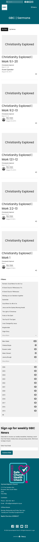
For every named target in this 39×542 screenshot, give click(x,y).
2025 (19, 371)
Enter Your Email (6, 445)
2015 (19, 411)
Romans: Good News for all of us (12, 284)
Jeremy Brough (19, 357)
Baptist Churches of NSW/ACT (10, 516)
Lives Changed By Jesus (9, 323)
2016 (19, 407)
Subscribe (6, 452)
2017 (19, 403)
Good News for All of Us (9, 303)
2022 (19, 383)
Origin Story (5, 331)
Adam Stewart (19, 353)
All (3, 415)
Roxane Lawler (19, 349)
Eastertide (5, 299)
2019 (19, 395)
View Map (4, 494)
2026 (19, 367)
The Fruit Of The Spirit (8, 319)
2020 (19, 391)
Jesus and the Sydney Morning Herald (13, 307)
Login (33, 530)
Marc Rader (19, 341)
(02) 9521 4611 (10, 501)
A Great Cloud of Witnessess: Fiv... (12, 287)
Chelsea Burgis (19, 345)
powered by (18, 538)
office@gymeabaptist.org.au (13, 503)
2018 (19, 399)
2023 (19, 379)
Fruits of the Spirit (7, 315)
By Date (4, 29)
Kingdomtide (6, 327)
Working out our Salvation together (12, 295)
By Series (13, 29)
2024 (19, 375)
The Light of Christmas (9, 311)
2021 (19, 387)
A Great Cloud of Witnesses (10, 291)
